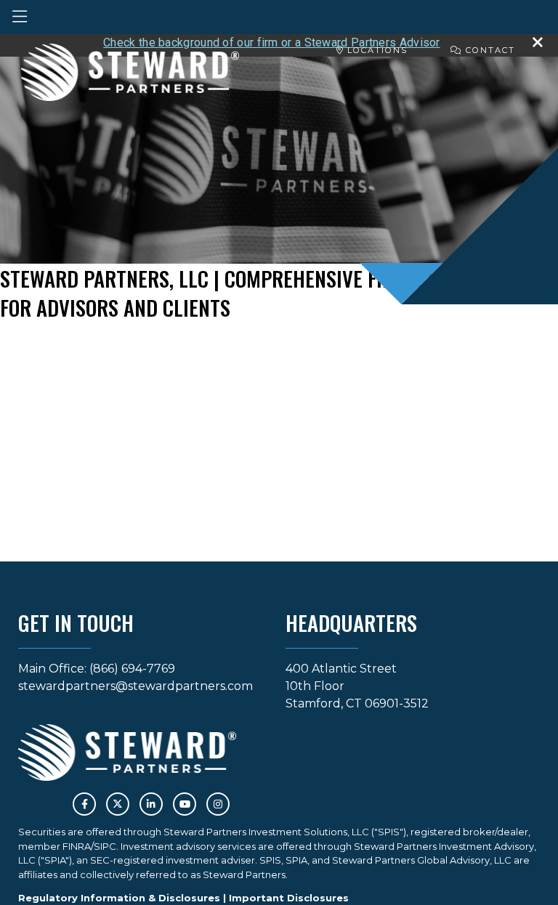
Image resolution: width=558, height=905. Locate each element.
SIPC (105, 846)
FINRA (76, 846)
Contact (488, 50)
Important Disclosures (289, 898)
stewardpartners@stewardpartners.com (135, 686)
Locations (376, 50)
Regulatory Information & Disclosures (119, 898)
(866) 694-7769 (132, 668)
